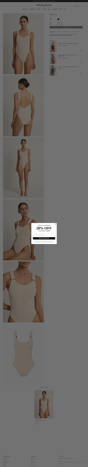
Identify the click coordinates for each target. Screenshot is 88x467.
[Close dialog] (55, 224)
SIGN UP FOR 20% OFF (44, 238)
